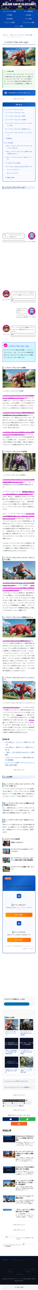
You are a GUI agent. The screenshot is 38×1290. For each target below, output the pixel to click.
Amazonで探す (18, 914)
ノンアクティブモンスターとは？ (15, 109)
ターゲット (28, 1103)
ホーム (10, 1269)
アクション (7, 1103)
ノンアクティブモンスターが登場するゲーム (19, 129)
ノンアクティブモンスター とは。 (16, 112)
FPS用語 (10, 1271)
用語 (22, 1106)
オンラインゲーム (17, 1103)
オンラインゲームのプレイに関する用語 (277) (16, 1004)
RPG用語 (27, 1271)
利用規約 (5, 1260)
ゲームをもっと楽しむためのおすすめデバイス (19, 166)
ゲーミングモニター (14, 169)
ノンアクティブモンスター (11, 1106)
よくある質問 (9, 142)
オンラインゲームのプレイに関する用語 (15, 1100)
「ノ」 (29, 1100)
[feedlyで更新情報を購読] (27, 1119)
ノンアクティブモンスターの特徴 (16, 116)
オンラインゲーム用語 (28, 1269)
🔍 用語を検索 (19, 1287)
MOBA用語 (19, 1274)
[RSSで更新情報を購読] (19, 1124)
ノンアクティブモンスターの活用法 (16, 119)
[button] (34, 644)
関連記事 (9, 138)
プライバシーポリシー (18, 1260)
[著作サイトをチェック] (11, 1119)
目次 (17, 104)
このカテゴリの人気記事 (13, 163)
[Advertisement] (19, 210)
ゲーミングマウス (13, 173)
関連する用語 (10, 177)
